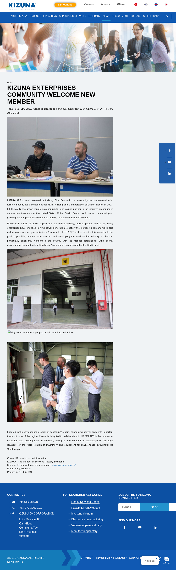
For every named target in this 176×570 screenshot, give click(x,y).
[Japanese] (166, 4)
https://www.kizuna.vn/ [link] (64, 465)
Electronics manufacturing (87, 519)
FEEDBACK (153, 16)
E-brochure (65, 5)
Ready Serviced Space (85, 501)
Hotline (107, 4)
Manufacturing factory (84, 531)
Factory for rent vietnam (85, 507)
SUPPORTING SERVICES (72, 16)
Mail (123, 4)
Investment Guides (111, 557)
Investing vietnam (82, 513)
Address (90, 4)
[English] (156, 4)
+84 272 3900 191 (31, 507)
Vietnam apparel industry (86, 525)
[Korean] (145, 4)
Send (154, 507)
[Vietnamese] (135, 4)
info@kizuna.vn (28, 501)
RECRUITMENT (82, 557)
